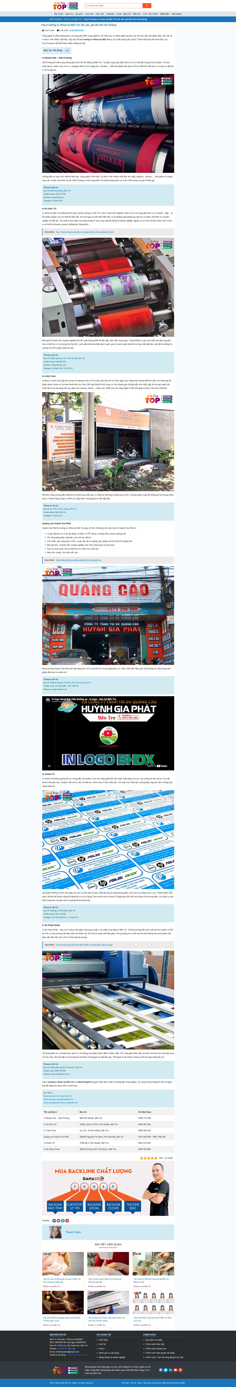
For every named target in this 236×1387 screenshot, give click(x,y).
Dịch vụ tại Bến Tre (73, 19)
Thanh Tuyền (49, 30)
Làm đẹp (110, 14)
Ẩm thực (58, 14)
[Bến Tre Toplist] (65, 5)
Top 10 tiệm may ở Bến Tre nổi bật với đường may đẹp (105, 1280)
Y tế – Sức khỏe (150, 14)
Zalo (72, 1348)
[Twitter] (165, 1370)
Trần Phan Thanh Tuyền (77, 1355)
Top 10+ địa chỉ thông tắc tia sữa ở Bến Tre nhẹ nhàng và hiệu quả (62, 1280)
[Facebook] (161, 1370)
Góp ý (101, 1348)
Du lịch (79, 14)
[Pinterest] (180, 1370)
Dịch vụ (69, 14)
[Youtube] (175, 1370)
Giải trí (136, 14)
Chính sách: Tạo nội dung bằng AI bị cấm (164, 1357)
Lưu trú (89, 14)
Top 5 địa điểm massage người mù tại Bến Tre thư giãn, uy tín (61, 1319)
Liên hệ (102, 1344)
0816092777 (62, 1348)
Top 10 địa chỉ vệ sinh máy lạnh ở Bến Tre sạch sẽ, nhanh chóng (106, 1319)
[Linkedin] (170, 1370)
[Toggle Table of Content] (66, 51)
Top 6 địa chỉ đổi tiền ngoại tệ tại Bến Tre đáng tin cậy (151, 1280)
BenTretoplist (56, 19)
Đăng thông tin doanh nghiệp (112, 1357)
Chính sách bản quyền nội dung (160, 1353)
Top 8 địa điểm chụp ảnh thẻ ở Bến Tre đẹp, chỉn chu (153, 1319)
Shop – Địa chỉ (123, 14)
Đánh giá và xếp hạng (109, 1353)
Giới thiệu (103, 1340)
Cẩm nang (177, 14)
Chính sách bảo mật (155, 1344)
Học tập (100, 14)
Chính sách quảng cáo (156, 1348)
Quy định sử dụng (154, 1340)
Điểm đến (164, 14)
